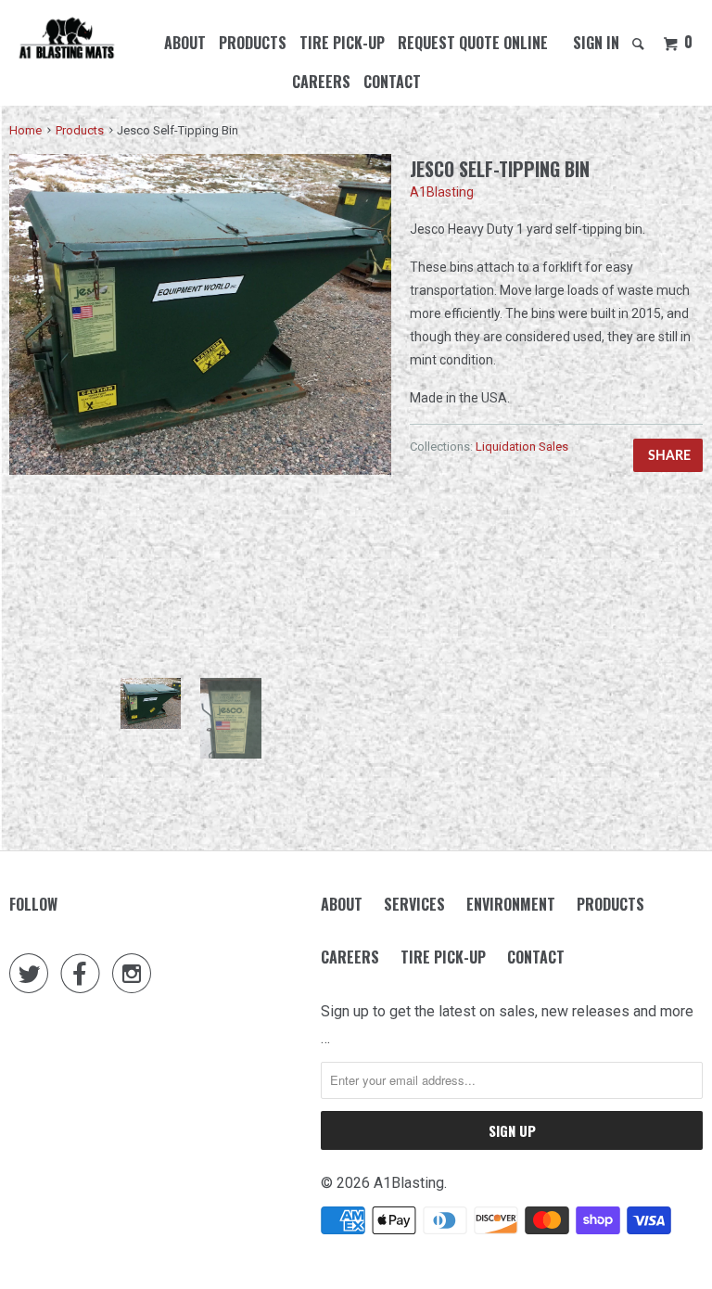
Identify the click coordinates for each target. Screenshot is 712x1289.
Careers (321, 81)
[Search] (640, 43)
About (185, 43)
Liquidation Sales (522, 446)
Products (252, 43)
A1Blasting (442, 192)
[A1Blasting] (66, 39)
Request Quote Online (473, 43)
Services (414, 904)
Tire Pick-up (342, 43)
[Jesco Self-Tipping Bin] (200, 314)
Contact (392, 81)
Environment (510, 904)
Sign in (596, 43)
